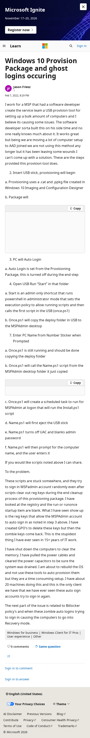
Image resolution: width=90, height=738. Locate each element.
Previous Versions (39, 714)
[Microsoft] (45, 46)
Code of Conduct (38, 726)
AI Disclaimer (12, 714)
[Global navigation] (4, 46)
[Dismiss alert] (83, 6)
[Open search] (71, 46)
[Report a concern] (8, 656)
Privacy (28, 720)
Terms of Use (12, 726)
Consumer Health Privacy (59, 720)
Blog (60, 714)
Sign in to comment (18, 668)
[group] (45, 232)
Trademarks (66, 726)
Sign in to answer (17, 679)
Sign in (82, 46)
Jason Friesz (22, 87)
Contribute (10, 720)
